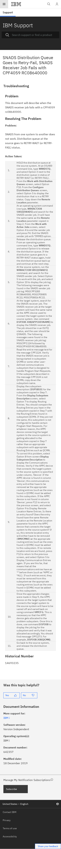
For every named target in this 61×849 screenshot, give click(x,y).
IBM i (6, 717)
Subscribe (11, 789)
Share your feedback (48, 846)
